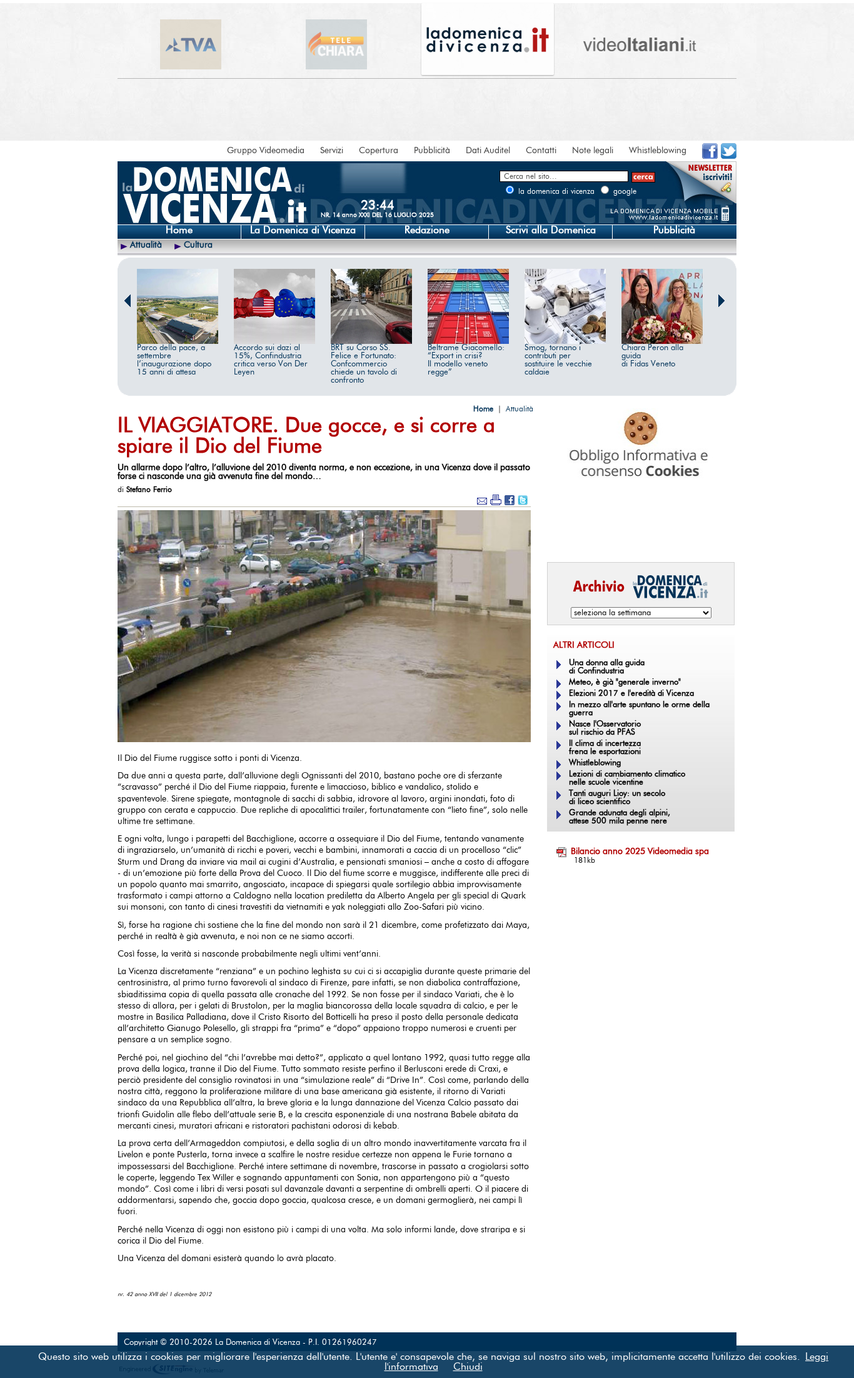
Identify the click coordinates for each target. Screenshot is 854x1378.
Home (179, 230)
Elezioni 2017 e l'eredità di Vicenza (631, 694)
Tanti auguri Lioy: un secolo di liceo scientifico (617, 798)
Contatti (541, 150)
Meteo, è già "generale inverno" (625, 682)
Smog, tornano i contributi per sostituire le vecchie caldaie (558, 360)
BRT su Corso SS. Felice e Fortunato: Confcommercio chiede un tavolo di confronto (364, 364)
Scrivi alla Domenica (551, 230)
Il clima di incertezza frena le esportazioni (605, 748)
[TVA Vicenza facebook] (710, 156)
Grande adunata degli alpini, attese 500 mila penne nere (619, 817)
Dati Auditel (488, 150)
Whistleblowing (657, 150)
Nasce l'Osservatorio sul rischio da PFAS (605, 728)
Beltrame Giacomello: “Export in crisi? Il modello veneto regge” (466, 360)
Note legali (592, 150)
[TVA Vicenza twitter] (728, 156)
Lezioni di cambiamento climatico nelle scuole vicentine (627, 778)
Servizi (331, 150)
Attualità (146, 245)
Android (567, 535)
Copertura (378, 150)
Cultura (198, 245)
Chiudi (468, 1367)
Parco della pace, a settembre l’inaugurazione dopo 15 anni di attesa (174, 360)
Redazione (427, 230)
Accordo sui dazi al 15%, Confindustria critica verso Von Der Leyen (271, 360)
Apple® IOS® (638, 535)
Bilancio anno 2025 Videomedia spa (640, 851)
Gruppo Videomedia (265, 150)
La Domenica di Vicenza (303, 230)
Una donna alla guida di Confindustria (607, 667)
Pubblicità (432, 150)
